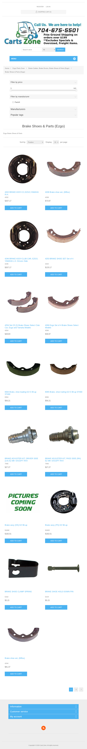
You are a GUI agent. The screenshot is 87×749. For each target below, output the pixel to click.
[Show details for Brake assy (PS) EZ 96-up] (63, 502)
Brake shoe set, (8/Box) (15, 658)
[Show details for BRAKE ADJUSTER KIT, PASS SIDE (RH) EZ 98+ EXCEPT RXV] (63, 435)
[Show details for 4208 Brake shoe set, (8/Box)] (63, 169)
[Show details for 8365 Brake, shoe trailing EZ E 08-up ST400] (63, 368)
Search (60, 50)
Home (7, 68)
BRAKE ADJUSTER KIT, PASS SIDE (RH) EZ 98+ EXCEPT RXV (63, 459)
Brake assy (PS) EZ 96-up (56, 525)
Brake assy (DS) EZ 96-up (16, 525)
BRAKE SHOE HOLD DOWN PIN (59, 592)
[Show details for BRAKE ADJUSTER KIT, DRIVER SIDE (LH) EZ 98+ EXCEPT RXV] (23, 435)
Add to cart (16, 208)
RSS (43, 728)
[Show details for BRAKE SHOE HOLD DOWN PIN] (63, 568)
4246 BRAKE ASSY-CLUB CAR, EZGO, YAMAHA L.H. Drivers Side (21, 260)
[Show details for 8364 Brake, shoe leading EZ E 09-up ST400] (23, 368)
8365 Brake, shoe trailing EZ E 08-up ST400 (63, 392)
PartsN (17, 102)
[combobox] (32, 50)
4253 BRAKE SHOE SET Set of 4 (59, 259)
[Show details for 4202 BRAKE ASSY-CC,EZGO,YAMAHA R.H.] (23, 169)
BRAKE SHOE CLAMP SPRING (18, 592)
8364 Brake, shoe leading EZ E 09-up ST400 (20, 393)
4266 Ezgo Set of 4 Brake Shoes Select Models (62, 326)
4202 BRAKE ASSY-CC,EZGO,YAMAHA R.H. (22, 193)
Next (81, 690)
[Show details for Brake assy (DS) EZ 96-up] (23, 502)
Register (40, 6)
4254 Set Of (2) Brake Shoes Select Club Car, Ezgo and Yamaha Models (22, 326)
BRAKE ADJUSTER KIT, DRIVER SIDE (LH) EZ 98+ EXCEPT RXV (21, 459)
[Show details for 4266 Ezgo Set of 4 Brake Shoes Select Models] (63, 302)
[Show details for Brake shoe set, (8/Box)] (23, 635)
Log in (48, 6)
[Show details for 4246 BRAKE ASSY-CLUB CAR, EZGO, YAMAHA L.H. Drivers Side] (23, 235)
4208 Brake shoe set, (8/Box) (57, 192)
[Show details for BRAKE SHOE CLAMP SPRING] (23, 568)
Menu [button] (13, 59)
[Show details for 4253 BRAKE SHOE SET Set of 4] (63, 235)
